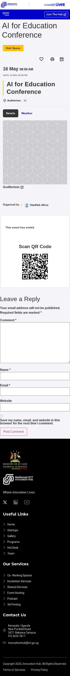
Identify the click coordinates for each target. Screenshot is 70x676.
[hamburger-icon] (6, 14)
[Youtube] (27, 503)
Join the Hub (54, 14)
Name (5, 369)
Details (10, 113)
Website (6, 400)
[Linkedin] (16, 503)
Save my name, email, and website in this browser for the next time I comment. (30, 422)
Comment (8, 320)
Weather (26, 113)
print (52, 59)
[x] (5, 503)
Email (5, 385)
